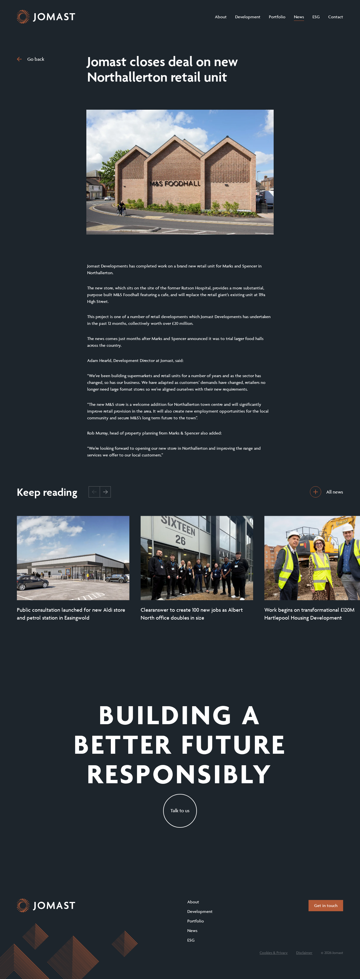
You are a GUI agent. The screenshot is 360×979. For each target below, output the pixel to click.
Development (247, 16)
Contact (335, 16)
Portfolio (277, 16)
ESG (316, 16)
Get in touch (326, 905)
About (221, 16)
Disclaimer (304, 952)
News (299, 16)
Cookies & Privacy (274, 952)
